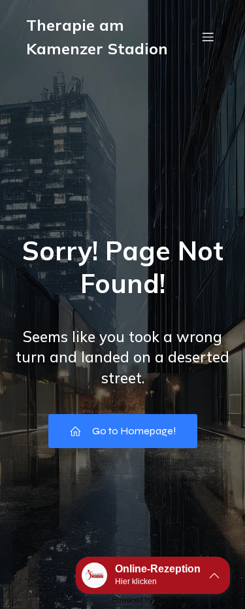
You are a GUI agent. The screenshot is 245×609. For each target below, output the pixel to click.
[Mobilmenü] (208, 37)
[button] (153, 575)
